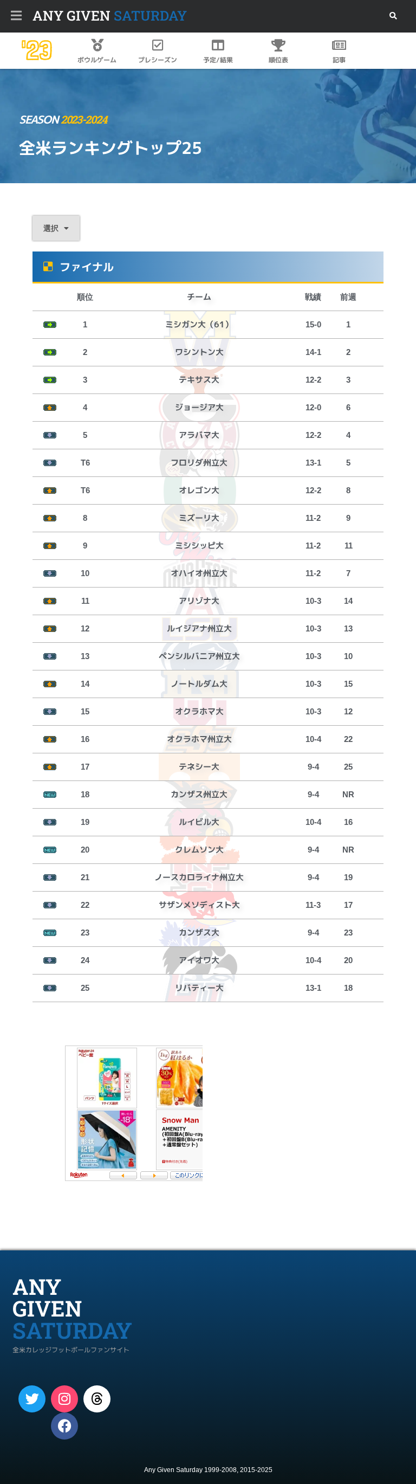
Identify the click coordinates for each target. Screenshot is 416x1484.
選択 (50, 228)
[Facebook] (64, 1426)
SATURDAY (109, 15)
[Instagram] (64, 1398)
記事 (339, 59)
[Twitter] (32, 1398)
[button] (393, 16)
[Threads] (96, 1398)
